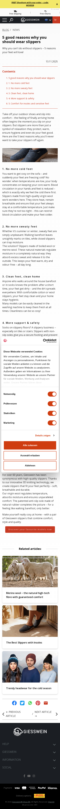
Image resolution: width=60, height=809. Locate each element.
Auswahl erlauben (30, 455)
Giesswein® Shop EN (21, 802)
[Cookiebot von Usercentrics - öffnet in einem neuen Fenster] (43, 341)
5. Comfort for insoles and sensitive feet (28, 103)
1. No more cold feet (19, 83)
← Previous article (13, 714)
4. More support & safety (21, 98)
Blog (5, 30)
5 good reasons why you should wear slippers (31, 77)
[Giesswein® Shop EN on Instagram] (34, 776)
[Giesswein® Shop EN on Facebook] (24, 776)
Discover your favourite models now (30, 529)
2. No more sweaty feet (20, 88)
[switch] (52, 403)
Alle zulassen (30, 445)
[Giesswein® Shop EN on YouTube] (28, 776)
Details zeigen (42, 435)
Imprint (51, 802)
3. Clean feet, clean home (21, 93)
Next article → (43, 714)
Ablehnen (30, 465)
